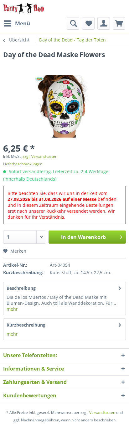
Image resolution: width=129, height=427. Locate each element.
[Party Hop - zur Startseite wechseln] (23, 8)
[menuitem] (16, 23)
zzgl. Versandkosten (40, 156)
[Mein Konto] (103, 23)
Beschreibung (21, 288)
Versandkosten (102, 412)
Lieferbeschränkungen (22, 164)
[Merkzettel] (88, 23)
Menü (22, 23)
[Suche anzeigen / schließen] (73, 23)
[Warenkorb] (119, 23)
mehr (12, 309)
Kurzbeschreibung (26, 325)
